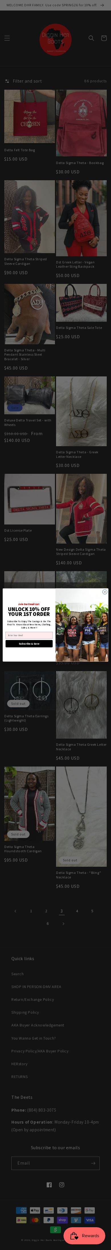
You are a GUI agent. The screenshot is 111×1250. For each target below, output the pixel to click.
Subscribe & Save (29, 644)
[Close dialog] (104, 591)
